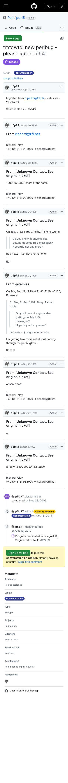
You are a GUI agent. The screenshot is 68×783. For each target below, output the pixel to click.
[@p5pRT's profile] (7, 87)
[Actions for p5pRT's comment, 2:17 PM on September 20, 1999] (61, 163)
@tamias (22, 284)
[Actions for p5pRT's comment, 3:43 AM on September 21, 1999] (61, 211)
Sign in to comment (30, 561)
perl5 (20, 18)
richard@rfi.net (27, 134)
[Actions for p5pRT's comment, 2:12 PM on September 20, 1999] (61, 125)
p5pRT (15, 86)
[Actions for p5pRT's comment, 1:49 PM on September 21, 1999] (61, 364)
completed (18, 500)
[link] (18, 496)
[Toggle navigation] (6, 6)
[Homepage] (34, 6)
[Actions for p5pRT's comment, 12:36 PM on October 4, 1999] (61, 446)
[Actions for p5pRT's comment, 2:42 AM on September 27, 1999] (61, 413)
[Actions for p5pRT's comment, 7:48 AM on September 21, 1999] (61, 275)
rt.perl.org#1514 (35, 98)
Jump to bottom (13, 78)
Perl (11, 18)
